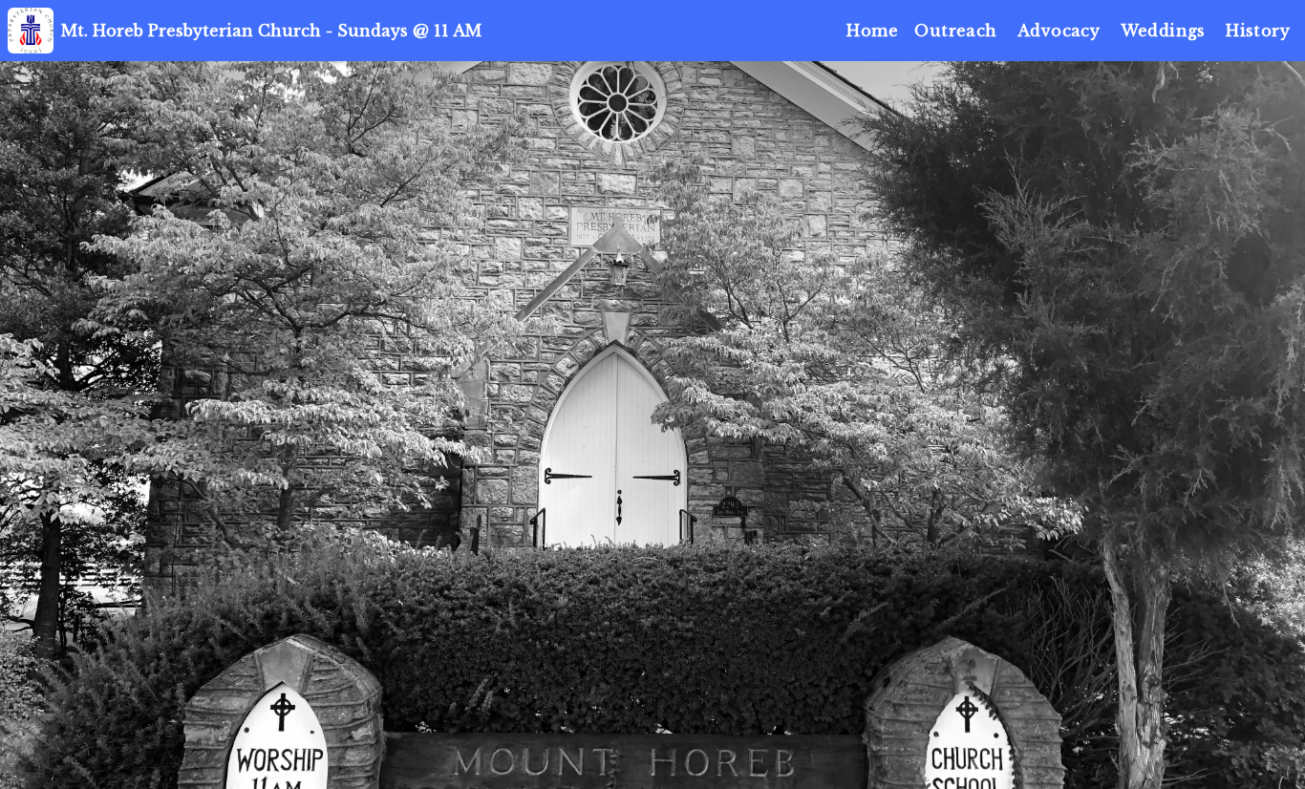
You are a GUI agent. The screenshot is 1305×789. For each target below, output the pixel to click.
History (1258, 30)
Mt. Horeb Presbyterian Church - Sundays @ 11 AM (271, 30)
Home (872, 30)
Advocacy (1058, 30)
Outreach (955, 30)
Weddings (1163, 30)
